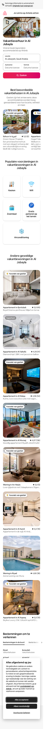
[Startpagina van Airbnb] (5, 13)
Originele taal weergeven (22, 6)
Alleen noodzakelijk (22, 706)
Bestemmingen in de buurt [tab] (14, 642)
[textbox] (12, 67)
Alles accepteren (21, 700)
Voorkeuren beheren (21, 713)
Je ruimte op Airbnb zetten (26, 13)
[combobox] (21, 58)
